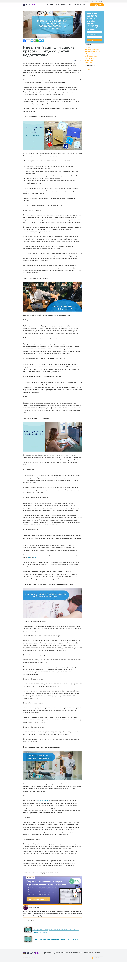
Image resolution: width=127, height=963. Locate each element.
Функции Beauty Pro (90, 60)
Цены (70, 4)
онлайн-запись (43, 801)
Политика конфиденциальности (74, 952)
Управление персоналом (91, 56)
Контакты (97, 952)
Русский (99, 1)
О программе (49, 4)
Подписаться (94, 40)
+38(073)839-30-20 (88, 1)
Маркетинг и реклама (90, 53)
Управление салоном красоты (92, 51)
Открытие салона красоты (92, 49)
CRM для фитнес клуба (49, 953)
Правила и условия (48, 952)
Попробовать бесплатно (98, 5)
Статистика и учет (89, 58)
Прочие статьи (88, 62)
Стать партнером (88, 952)
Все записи (87, 47)
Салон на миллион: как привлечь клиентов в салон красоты (55, 939)
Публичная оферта (60, 952)
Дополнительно (61, 4)
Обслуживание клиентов (91, 55)
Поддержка (77, 4)
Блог (84, 4)
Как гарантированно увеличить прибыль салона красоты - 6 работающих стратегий (55, 931)
